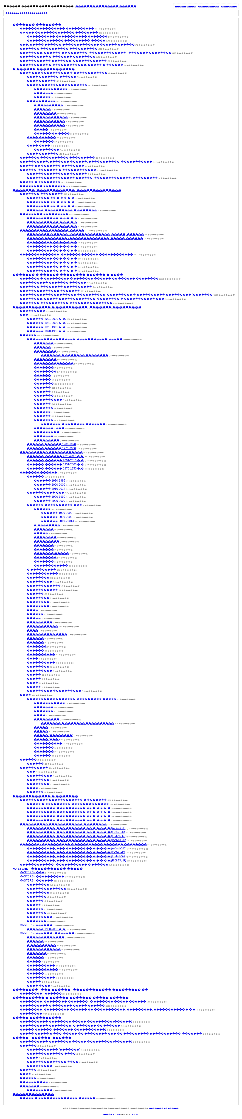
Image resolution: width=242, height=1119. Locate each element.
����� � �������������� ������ (57, 1097)
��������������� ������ (57, 173)
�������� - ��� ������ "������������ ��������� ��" (81, 989)
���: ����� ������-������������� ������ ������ (77, 44)
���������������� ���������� (57, 28)
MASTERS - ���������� (42, 876)
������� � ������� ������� (73, 424)
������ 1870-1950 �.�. (46, 331)
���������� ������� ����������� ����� (74, 339)
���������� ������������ (51, 452)
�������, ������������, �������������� (67, 190)
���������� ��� (45, 492)
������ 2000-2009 (49, 484)
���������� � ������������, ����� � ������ (71, 64)
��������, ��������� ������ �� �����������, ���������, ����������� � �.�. (108, 1009)
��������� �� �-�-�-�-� (52, 218)
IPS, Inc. (135, 1114)
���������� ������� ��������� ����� (72, 698)
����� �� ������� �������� (52, 165)
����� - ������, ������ (42, 1038)
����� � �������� (40, 181)
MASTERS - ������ (36, 880)
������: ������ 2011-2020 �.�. (55, 456)
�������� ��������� (44, 213)
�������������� (54, 363)
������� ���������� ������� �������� (66, 302)
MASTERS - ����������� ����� (48, 869)
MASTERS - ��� (32, 872)
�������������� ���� (52, 1061)
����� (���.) (47, 739)
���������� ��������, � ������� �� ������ (70, 1025)
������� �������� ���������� (56, 286)
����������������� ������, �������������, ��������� (92, 177)
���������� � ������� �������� (57, 56)
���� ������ (41, 80)
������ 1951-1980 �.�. (46, 326)
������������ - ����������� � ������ (64, 864)
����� (191, 6)
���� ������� (43, 153)
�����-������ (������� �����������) (63, 1029)
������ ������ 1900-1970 (51, 444)
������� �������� (37, 24)
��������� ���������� (54, 690)
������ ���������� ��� (54, 504)
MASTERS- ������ (36, 925)
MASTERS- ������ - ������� (47, 933)
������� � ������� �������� (74, 355)
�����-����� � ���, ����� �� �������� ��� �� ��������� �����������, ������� (111, 1033)
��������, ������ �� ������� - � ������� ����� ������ (83, 1001)
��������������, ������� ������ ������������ (76, 254)
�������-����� (51, 553)
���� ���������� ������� (57, 84)
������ (180, 6)
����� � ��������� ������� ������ (68, 803)
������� (44, 93)
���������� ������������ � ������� (63, 799)
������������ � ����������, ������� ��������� (77, 307)
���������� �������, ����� (52, 230)
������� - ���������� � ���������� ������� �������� (83, 844)
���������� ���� (47, 634)
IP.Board (116, 1114)
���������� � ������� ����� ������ (62, 1005)
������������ (208, 6)
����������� (49, 121)
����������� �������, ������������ (63, 60)
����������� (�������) (53, 1049)
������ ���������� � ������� (62, 210)
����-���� (38, 985)
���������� (48, 399)
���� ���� (38, 145)
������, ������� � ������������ (58, 169)
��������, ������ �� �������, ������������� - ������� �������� (95, 52)
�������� (45, 113)
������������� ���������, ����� (66, 40)
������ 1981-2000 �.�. (46, 322)
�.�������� (47, 525)
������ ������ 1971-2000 (51, 448)
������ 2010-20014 (57, 521)
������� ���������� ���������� (59, 48)
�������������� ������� (50, 290)
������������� (33, 1094)
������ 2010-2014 (49, 488)
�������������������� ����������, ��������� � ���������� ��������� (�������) (116, 294)
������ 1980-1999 (49, 480)
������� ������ (38, 472)
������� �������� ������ (105, 6)
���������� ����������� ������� (67, 36)
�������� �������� (43, 185)
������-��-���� (52, 133)
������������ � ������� (45, 796)
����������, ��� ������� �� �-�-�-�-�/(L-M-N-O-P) (76, 836)
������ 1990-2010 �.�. (46, 929)
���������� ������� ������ (53, 282)
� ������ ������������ (44, 69)
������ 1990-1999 (49, 496)
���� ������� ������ (51, 76)
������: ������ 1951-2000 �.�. (55, 464)
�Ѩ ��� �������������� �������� (59, 32)
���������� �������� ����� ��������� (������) (76, 1021)
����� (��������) (53, 735)
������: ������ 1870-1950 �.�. (55, 468)
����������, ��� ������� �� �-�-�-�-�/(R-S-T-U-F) (76, 840)
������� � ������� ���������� (77, 723)
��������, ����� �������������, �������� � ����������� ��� (92, 298)
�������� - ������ (41, 993)
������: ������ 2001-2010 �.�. (55, 460)
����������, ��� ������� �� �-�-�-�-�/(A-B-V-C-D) (76, 828)
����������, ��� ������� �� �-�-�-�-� (68, 807)
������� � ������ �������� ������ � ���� (68, 275)
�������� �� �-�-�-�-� (50, 197)
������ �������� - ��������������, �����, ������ (85, 238)
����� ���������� (37, 1017)
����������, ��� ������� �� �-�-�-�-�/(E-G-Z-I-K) (76, 832)
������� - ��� (49, 428)
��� (24, 314)
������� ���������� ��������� (57, 157)
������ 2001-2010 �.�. (46, 318)
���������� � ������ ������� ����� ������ (71, 997)
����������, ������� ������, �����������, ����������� (86, 161)
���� (32, 610)
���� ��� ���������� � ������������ (64, 72)
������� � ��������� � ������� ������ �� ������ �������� (89, 278)
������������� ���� (51, 1053)
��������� (229, 6)
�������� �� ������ (164, 1108)
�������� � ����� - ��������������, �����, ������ (85, 234)
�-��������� (48, 105)
